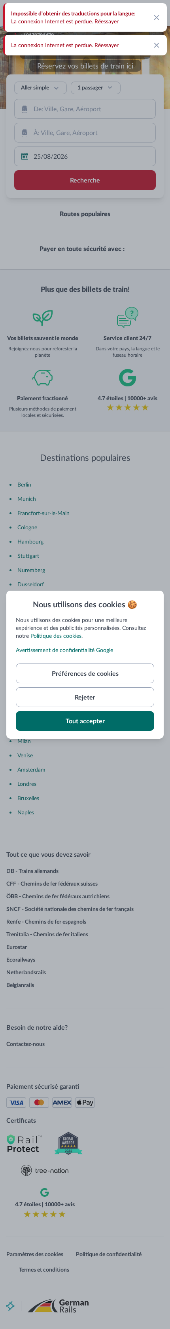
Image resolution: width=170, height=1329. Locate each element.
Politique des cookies (55, 635)
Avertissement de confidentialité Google (64, 649)
